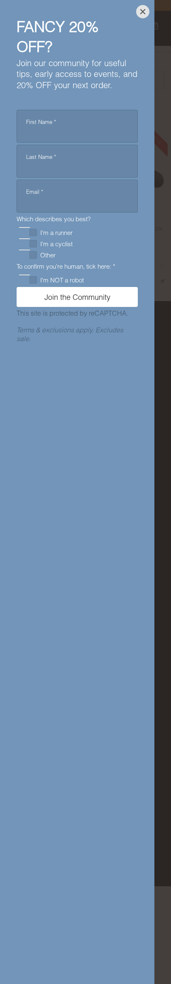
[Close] (142, 11)
